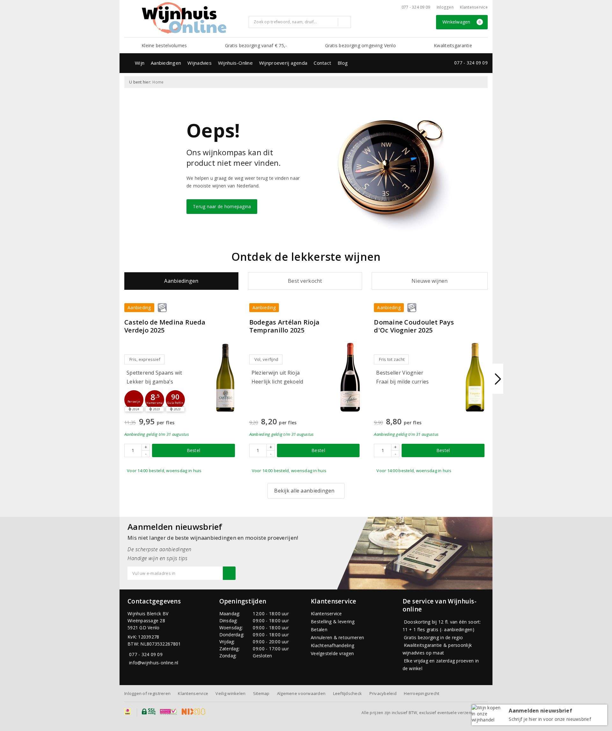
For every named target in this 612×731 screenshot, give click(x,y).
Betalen (319, 629)
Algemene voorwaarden (301, 693)
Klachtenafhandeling (332, 645)
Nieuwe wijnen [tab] (430, 280)
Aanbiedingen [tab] (181, 280)
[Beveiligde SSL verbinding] (168, 711)
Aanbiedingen (166, 63)
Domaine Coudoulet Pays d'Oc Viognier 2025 (414, 326)
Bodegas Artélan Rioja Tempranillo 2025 (284, 326)
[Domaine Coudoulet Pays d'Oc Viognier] (475, 377)
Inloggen (445, 7)
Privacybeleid (383, 693)
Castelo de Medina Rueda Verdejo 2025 (164, 326)
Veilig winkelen (230, 693)
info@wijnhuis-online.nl (153, 663)
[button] (133, 399)
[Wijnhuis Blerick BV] (184, 17)
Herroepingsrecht (421, 693)
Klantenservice (474, 7)
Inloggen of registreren (147, 693)
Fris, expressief (144, 359)
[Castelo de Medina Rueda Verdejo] (225, 377)
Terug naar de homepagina (222, 206)
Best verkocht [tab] (305, 280)
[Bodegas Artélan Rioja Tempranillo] (350, 377)
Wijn (139, 63)
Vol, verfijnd (266, 359)
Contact (322, 63)
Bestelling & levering (333, 621)
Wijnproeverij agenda (283, 63)
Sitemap (261, 693)
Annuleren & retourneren (337, 637)
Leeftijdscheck (347, 693)
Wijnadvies (199, 63)
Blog (343, 63)
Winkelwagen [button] (461, 22)
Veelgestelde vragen (332, 653)
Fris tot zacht (391, 359)
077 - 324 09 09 (416, 7)
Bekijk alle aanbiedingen (304, 490)
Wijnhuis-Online (235, 63)
